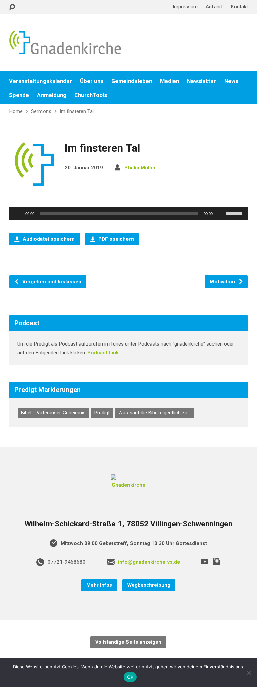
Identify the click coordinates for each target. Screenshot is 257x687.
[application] (128, 213)
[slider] (235, 213)
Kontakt (239, 7)
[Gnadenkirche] (128, 485)
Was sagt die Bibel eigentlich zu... (154, 413)
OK (130, 677)
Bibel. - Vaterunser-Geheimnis (53, 413)
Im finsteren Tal (77, 111)
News (231, 81)
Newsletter (201, 81)
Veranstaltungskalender (40, 81)
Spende (19, 95)
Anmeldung (51, 95)
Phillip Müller (140, 168)
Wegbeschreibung (148, 585)
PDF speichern (115, 239)
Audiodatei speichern (48, 239)
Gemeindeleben (131, 81)
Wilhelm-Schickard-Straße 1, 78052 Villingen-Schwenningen (128, 523)
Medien (169, 81)
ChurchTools (90, 95)
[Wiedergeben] (18, 213)
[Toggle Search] (12, 7)
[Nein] (248, 672)
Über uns (91, 81)
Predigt (102, 413)
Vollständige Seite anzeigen (128, 642)
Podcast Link (103, 353)
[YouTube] (204, 561)
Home (16, 111)
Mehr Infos (99, 585)
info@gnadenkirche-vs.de (149, 562)
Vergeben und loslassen (51, 282)
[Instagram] (216, 561)
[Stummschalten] (220, 213)
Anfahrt (214, 7)
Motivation (223, 282)
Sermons (41, 111)
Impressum (185, 7)
